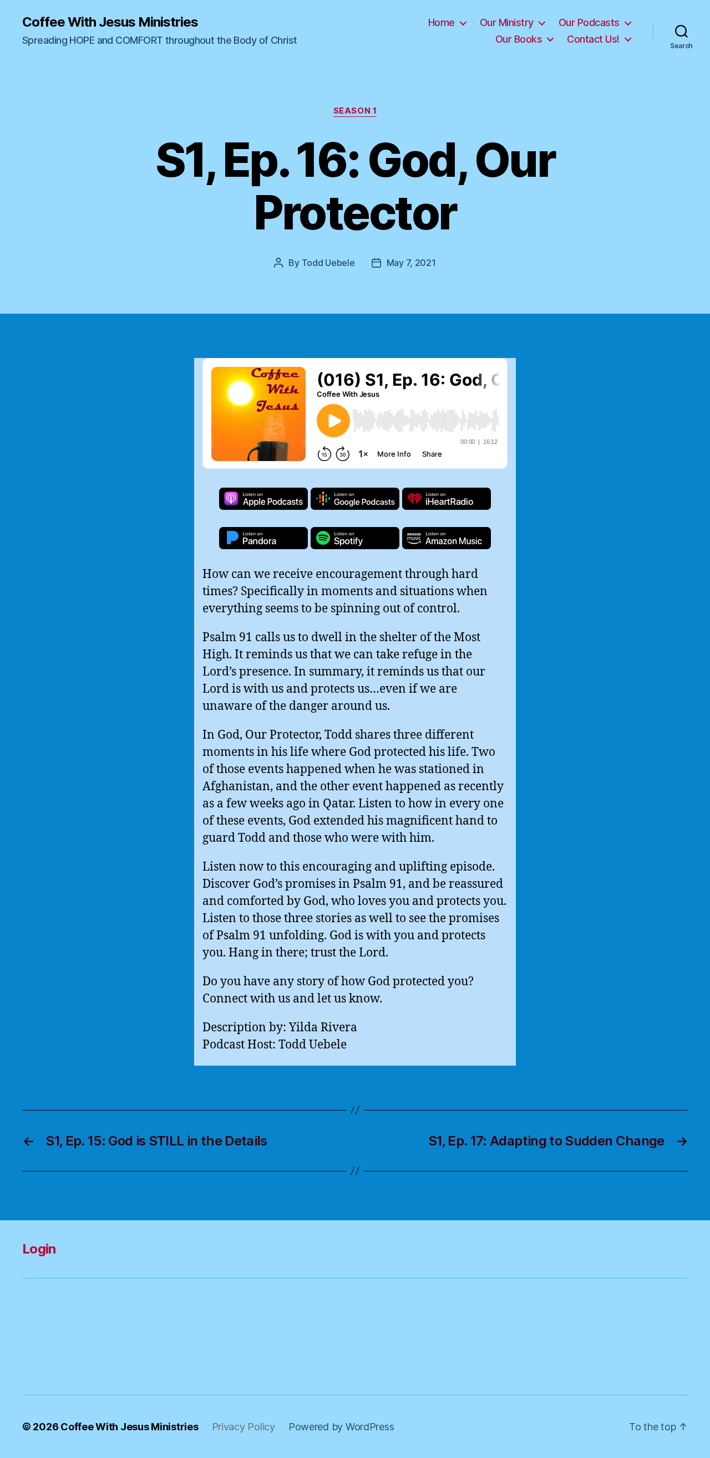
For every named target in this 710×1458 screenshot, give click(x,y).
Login (39, 1249)
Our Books (518, 39)
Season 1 (355, 111)
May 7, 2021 (411, 262)
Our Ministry (507, 22)
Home (441, 22)
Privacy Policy (243, 1427)
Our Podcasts (589, 22)
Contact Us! (593, 39)
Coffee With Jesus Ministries (110, 22)
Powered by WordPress (341, 1427)
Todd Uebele (328, 262)
